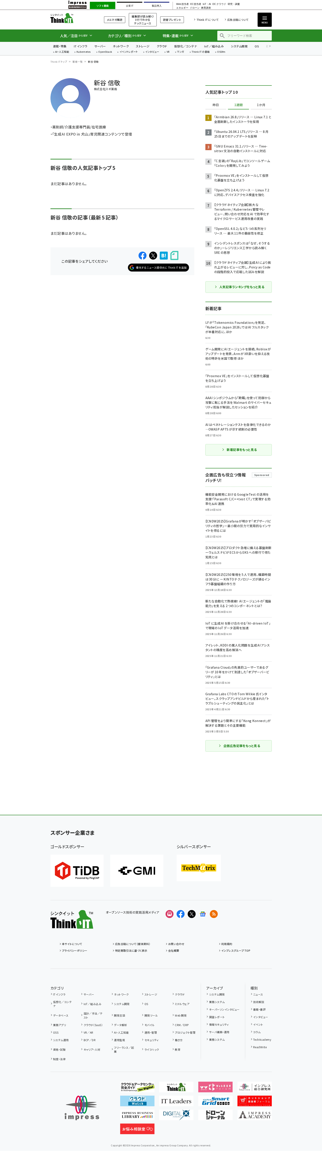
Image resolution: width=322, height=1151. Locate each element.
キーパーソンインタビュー (224, 1009)
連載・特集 (60, 46)
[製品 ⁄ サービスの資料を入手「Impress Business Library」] (137, 1116)
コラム (256, 1032)
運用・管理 (151, 1032)
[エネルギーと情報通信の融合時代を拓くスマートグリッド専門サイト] (215, 1102)
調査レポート (217, 1017)
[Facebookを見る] (181, 914)
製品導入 (157, 5)
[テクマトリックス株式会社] (199, 868)
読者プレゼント (172, 19)
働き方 (179, 1040)
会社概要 (173, 950)
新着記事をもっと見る (242, 449)
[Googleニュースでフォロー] (203, 914)
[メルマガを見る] (170, 914)
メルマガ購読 (114, 19)
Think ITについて (208, 19)
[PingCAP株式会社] (77, 871)
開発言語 (119, 1015)
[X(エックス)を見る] (192, 914)
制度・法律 (59, 1059)
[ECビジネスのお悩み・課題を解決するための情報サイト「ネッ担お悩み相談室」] (137, 1130)
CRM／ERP (182, 1025)
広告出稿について (238, 19)
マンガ (180, 51)
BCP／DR (90, 1040)
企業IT (129, 5)
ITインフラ (80, 46)
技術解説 (258, 1002)
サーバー (100, 46)
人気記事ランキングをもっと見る (241, 287)
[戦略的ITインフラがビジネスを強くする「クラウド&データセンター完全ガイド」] (137, 1088)
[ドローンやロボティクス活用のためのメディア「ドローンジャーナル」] (215, 1116)
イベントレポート (129, 51)
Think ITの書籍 (201, 51)
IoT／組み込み (214, 46)
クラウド (162, 46)
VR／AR (88, 1032)
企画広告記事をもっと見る (242, 745)
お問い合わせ (176, 944)
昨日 (216, 105)
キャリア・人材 (92, 1049)
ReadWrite (260, 1047)
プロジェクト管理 (185, 1032)
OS (257, 46)
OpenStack (105, 51)
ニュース (258, 994)
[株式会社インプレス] (82, 1108)
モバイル (149, 1025)
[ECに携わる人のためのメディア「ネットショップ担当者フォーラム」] (254, 1102)
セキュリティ (151, 1040)
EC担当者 (195, 4)
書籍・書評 (259, 1009)
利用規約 (226, 944)
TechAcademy (262, 1039)
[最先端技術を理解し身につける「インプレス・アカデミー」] (254, 1116)
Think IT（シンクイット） (71, 18)
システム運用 (61, 1040)
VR (168, 51)
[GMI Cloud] (136, 871)
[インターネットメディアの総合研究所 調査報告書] (254, 1088)
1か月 (261, 105)
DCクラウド (219, 4)
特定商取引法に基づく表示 (131, 950)
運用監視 (119, 1040)
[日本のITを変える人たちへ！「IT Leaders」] (176, 1102)
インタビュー (152, 51)
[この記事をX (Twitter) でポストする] (153, 256)
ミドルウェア (182, 1004)
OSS (55, 1032)
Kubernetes (84, 51)
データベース (61, 1015)
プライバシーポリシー (74, 950)
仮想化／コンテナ (185, 46)
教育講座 (206, 8)
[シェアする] (143, 256)
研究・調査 (234, 4)
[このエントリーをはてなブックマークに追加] (164, 256)
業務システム (217, 1002)
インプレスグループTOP (235, 950)
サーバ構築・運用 (219, 1032)
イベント (258, 1024)
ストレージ (142, 46)
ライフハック (152, 1049)
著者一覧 (77, 61)
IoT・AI (207, 4)
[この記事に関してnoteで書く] (174, 255)
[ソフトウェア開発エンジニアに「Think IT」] (176, 1088)
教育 (177, 1049)
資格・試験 (59, 1049)
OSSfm (221, 51)
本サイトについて (72, 944)
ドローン (195, 8)
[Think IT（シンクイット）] (71, 925)
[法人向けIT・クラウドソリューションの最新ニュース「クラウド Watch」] (137, 1102)
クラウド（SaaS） (93, 1025)
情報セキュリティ (219, 1024)
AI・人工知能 (62, 51)
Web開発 (181, 1015)
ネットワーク (121, 46)
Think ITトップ (58, 61)
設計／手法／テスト (93, 1015)
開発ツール (151, 1015)
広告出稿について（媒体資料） (132, 944)
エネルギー (182, 8)
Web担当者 (182, 4)
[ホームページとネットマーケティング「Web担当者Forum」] (215, 1088)
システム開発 (239, 46)
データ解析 (120, 1025)
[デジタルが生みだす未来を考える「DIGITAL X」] (176, 1116)
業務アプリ (59, 1025)
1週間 (238, 105)
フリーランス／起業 (124, 1049)
